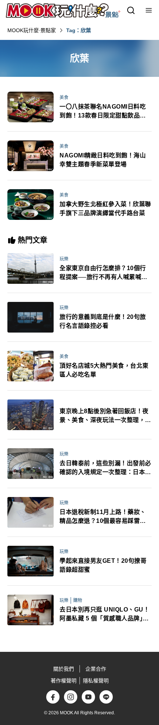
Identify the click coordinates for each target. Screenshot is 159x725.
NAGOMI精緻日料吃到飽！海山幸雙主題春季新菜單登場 (103, 159)
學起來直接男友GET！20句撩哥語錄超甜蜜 (103, 565)
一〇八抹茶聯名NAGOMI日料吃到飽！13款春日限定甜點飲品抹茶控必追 (103, 111)
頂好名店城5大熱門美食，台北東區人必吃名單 (104, 370)
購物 (77, 600)
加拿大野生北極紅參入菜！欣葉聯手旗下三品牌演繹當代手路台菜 (105, 208)
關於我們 (63, 669)
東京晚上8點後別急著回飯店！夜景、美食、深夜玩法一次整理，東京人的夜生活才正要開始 (105, 416)
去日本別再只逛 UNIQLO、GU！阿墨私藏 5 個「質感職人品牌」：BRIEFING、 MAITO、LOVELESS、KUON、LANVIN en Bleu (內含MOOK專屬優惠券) (105, 614)
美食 (64, 97)
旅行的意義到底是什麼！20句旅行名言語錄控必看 (103, 321)
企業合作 (95, 669)
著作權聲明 (64, 681)
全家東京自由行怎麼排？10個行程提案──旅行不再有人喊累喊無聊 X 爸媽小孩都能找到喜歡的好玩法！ (104, 273)
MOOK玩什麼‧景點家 (31, 30)
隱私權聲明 (96, 681)
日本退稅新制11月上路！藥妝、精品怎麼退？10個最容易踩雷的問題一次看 (103, 517)
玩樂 (64, 259)
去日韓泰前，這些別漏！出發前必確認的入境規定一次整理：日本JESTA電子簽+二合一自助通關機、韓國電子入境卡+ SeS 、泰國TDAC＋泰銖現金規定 (106, 468)
